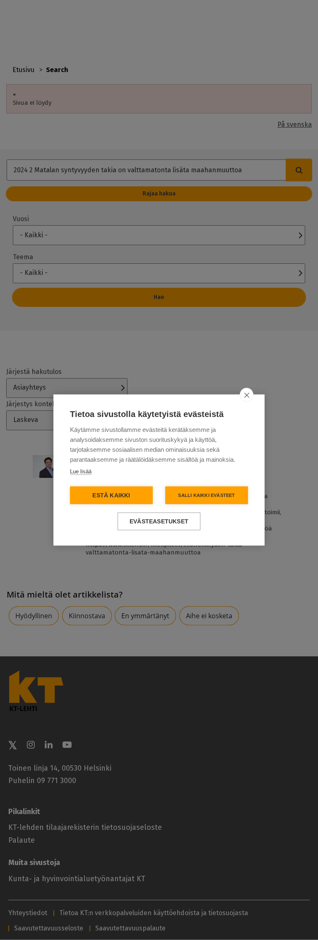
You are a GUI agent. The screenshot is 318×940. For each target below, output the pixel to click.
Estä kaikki (111, 495)
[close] (246, 395)
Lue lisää (81, 471)
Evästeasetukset (159, 521)
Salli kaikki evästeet (206, 495)
